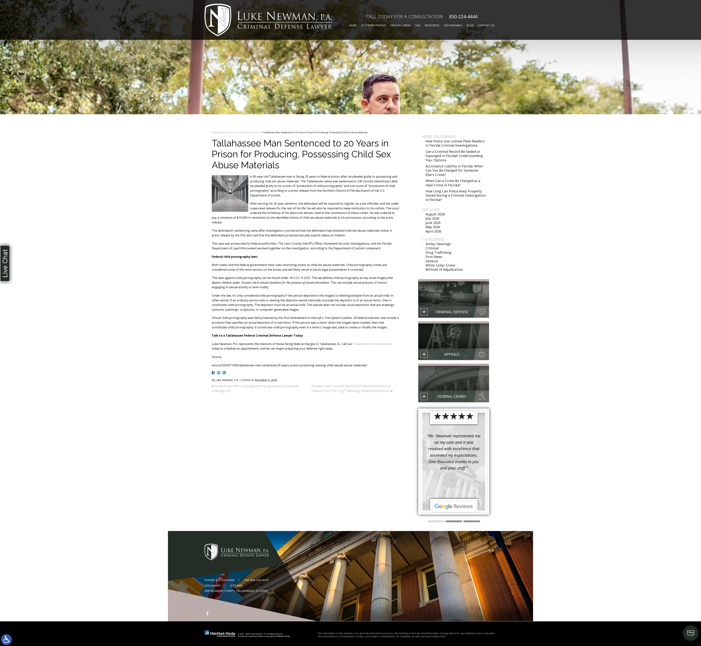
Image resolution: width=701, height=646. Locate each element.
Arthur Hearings (438, 244)
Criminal (256, 132)
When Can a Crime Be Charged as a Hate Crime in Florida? (453, 183)
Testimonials (453, 25)
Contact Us (486, 25)
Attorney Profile (373, 25)
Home (353, 25)
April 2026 (433, 231)
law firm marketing (249, 636)
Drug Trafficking (438, 252)
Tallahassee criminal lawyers (372, 344)
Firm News (434, 256)
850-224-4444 (463, 17)
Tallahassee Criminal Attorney (227, 132)
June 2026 (433, 223)
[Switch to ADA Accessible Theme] (6, 639)
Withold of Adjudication (444, 269)
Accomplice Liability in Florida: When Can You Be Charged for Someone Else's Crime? (454, 170)
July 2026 (432, 218)
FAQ (417, 25)
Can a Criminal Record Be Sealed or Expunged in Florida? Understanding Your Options (454, 155)
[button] (436, 521)
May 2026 (433, 227)
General (432, 261)
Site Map (236, 585)
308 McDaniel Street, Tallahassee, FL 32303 (236, 591)
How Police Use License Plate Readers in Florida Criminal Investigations (455, 143)
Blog (470, 25)
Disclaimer (212, 585)
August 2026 (435, 214)
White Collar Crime (440, 265)
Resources (432, 25)
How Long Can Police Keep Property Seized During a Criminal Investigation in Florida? (456, 195)
